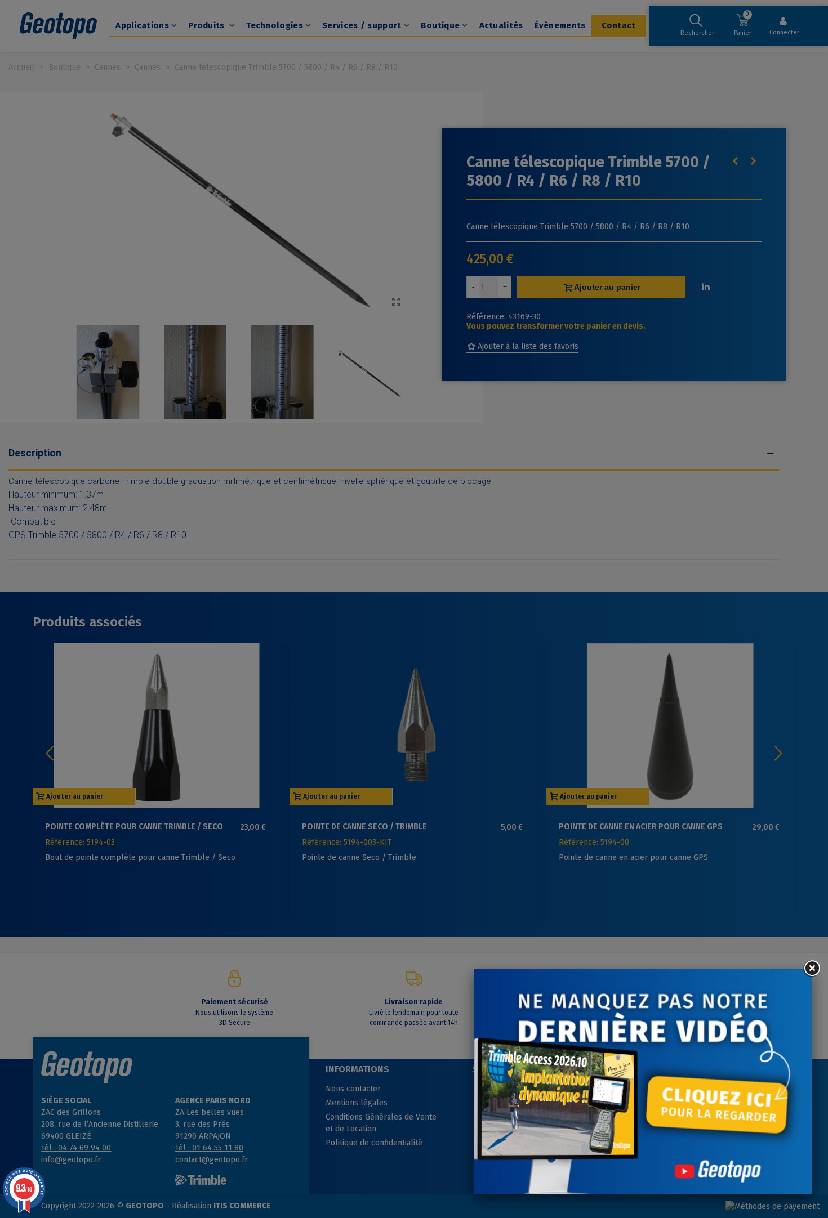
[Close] (812, 969)
